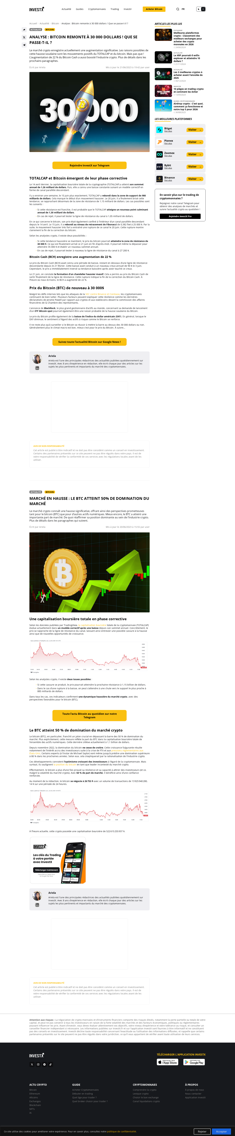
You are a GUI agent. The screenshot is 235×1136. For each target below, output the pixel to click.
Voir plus (168, 131)
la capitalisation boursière (92, 625)
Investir (128, 9)
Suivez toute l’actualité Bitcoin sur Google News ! (89, 342)
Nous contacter (193, 1093)
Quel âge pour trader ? (84, 1097)
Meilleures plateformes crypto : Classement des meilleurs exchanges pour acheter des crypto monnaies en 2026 (188, 38)
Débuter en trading (82, 1093)
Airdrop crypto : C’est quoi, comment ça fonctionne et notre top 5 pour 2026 (188, 106)
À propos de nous (194, 1089)
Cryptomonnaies (97, 9)
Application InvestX (195, 1097)
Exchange (178, 30)
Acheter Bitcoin (154, 9)
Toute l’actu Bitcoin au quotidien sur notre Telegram (89, 715)
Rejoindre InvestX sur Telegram (90, 165)
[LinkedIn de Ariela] (37, 368)
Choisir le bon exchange (146, 1097)
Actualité (66, 9)
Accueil (33, 23)
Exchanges (35, 1101)
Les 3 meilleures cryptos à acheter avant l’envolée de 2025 (188, 75)
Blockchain (35, 1105)
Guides (79, 9)
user (147, 67)
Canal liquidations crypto (146, 1101)
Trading (115, 9)
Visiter (194, 129)
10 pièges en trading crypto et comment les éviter (189, 90)
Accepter (221, 1131)
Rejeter (202, 1131)
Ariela (42, 67)
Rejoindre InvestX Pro (180, 216)
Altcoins (33, 1097)
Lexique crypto (141, 1093)
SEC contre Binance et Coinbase (103, 294)
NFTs (32, 1108)
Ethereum (34, 1093)
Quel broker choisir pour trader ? (90, 1101)
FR (183, 9)
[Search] (177, 9)
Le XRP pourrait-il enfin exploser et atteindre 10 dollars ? (187, 58)
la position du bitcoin (65, 764)
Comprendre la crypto (144, 1089)
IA (30, 1112)
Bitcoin (55, 23)
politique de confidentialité (121, 1131)
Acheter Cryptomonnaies (85, 1089)
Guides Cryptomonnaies (184, 101)
